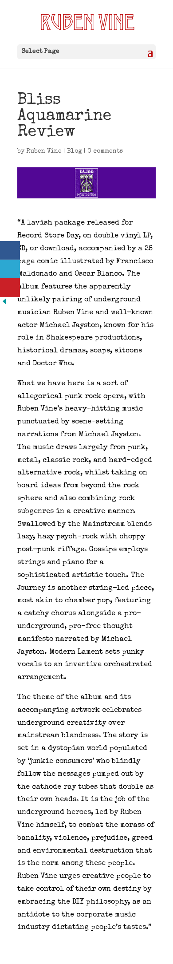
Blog (74, 151)
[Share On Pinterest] (10, 287)
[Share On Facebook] (10, 250)
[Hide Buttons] (4, 304)
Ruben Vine (44, 151)
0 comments (105, 151)
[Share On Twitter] (10, 269)
